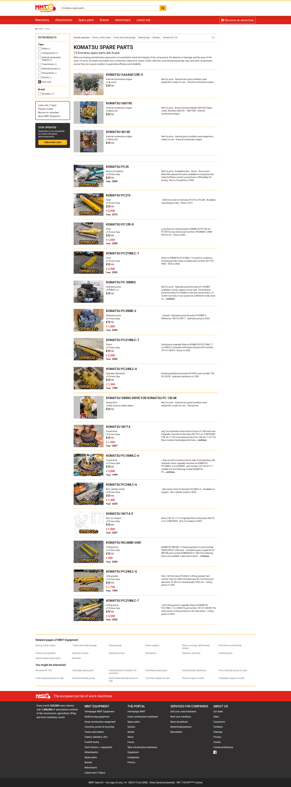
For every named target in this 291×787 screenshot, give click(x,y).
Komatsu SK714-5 (119, 513)
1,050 (110, 239)
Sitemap (217, 732)
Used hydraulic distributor (194, 670)
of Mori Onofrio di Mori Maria (119, 405)
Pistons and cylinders (46, 653)
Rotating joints (225, 653)
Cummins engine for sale (157, 678)
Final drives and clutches (230, 645)
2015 (111, 214)
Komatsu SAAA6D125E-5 (124, 74)
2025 (111, 503)
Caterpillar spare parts (83, 670)
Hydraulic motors (80, 653)
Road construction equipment (100, 721)
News (130, 737)
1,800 (110, 326)
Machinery (42, 20)
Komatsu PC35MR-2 (121, 311)
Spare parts (86, 20)
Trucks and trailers (94, 732)
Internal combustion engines (51, 58)
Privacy (217, 737)
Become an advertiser (239, 20)
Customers (219, 721)
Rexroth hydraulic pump (83, 678)
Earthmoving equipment (97, 716)
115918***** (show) (191, 782)
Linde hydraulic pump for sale (50, 678)
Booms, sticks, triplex (102, 37)
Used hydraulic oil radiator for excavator (123, 671)
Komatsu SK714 (118, 427)
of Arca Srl (111, 82)
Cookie (217, 742)
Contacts (218, 726)
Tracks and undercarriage (124, 37)
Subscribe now (52, 142)
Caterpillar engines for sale (231, 678)
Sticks (46, 48)
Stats (216, 716)
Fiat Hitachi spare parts (156, 670)
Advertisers (122, 20)
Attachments (63, 20)
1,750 (110, 587)
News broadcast (179, 721)
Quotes (131, 726)
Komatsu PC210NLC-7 (122, 253)
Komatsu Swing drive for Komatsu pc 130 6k (141, 398)
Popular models (45, 108)
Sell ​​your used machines (183, 711)
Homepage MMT (136, 711)
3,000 (110, 471)
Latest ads (144, 20)
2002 (111, 272)
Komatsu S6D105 (119, 103)
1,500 (110, 384)
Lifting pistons (50, 53)
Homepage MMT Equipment (99, 711)
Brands (104, 20)
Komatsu (48, 94)
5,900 (110, 210)
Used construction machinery (142, 716)
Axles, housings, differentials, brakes (196, 646)
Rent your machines (180, 716)
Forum (130, 742)
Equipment (133, 752)
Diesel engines (152, 645)
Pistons (47, 77)
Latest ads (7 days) (47, 105)
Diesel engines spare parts (48, 658)
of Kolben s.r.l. (112, 290)
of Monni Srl (112, 111)
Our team (218, 711)
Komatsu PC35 (117, 167)
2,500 (110, 268)
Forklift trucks (92, 742)
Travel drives (49, 64)
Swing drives (49, 73)
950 (109, 558)
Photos (131, 762)
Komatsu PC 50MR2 (121, 282)
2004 (111, 181)
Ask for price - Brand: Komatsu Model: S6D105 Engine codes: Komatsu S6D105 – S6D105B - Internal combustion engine (186, 111)
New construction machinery (142, 747)
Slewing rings (144, 37)
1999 (111, 388)
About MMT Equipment (49, 116)
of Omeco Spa (113, 174)
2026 (111, 330)
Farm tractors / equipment (98, 747)
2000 (111, 243)
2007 (111, 445)
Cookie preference (223, 747)
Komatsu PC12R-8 (120, 224)
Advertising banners (181, 726)
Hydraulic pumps (51, 68)
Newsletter (176, 732)
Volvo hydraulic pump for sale (233, 670)
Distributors (151, 653)
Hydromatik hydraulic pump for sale (123, 679)
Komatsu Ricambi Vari (123, 542)
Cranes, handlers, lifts (96, 737)
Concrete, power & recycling (99, 726)
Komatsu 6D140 (118, 132)
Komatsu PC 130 (170, 37)
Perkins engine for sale (193, 678)
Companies (133, 757)
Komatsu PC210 (118, 195)
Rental (130, 732)
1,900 (110, 500)
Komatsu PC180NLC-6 (122, 455)
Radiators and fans (191, 653)
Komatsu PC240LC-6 (121, 369)
